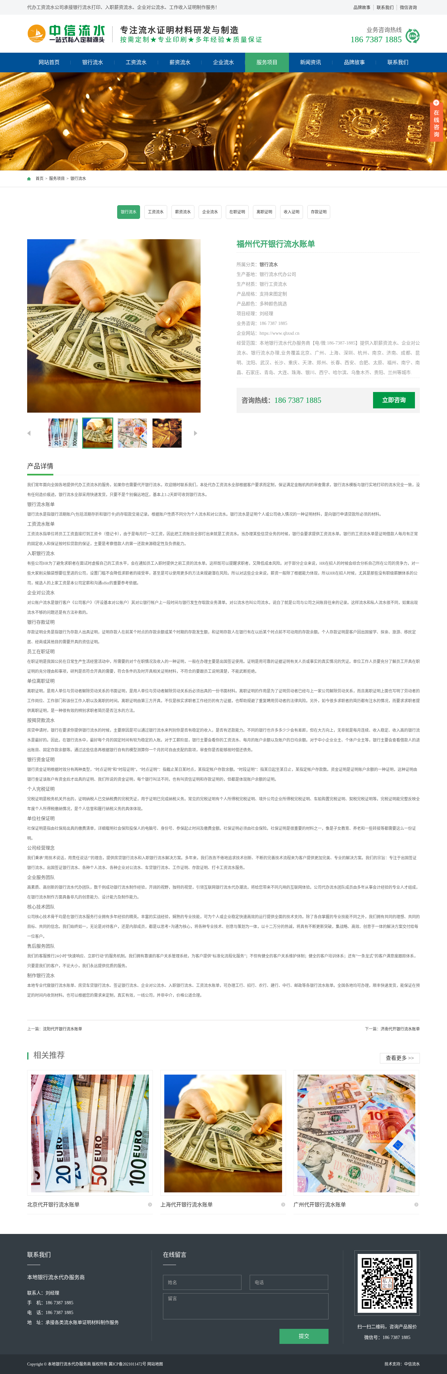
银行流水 (92, 62)
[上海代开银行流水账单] (223, 1133)
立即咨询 (394, 400)
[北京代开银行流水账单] (90, 1133)
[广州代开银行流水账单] (356, 1133)
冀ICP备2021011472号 (127, 1364)
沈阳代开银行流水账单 (62, 1029)
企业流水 (223, 62)
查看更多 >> (400, 1058)
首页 (40, 178)
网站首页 (49, 62)
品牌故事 (361, 7)
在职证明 (237, 212)
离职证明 (264, 212)
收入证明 (291, 212)
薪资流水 (180, 62)
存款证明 (319, 212)
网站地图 (155, 1364)
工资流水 (136, 62)
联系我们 (385, 7)
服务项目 (267, 62)
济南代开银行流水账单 (400, 1029)
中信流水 (412, 1364)
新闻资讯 (310, 62)
